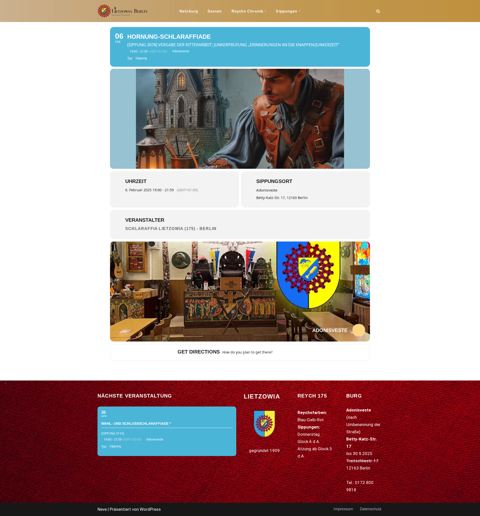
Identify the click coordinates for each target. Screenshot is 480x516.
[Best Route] (277, 352)
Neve (102, 509)
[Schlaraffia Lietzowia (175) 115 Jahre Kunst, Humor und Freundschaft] (123, 11)
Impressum (343, 509)
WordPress (150, 509)
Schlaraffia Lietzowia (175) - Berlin (170, 228)
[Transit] (290, 352)
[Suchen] (378, 11)
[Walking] (296, 352)
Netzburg (189, 11)
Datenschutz (371, 509)
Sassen (215, 11)
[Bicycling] (302, 352)
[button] (265, 11)
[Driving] (283, 352)
